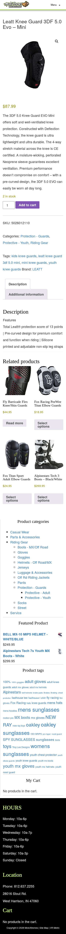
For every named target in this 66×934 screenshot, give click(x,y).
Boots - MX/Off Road (33, 547)
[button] (56, 41)
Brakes (47, 692)
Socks (22, 602)
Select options (44, 425)
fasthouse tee (19, 698)
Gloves (23, 552)
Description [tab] (18, 284)
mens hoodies (10, 710)
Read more (14, 423)
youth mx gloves (18, 766)
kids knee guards (24, 255)
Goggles (24, 557)
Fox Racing (18, 702)
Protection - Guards (35, 236)
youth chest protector (43, 755)
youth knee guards (26, 760)
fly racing (53, 697)
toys (7, 745)
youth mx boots (45, 760)
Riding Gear (39, 242)
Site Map (44, 927)
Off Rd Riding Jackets (34, 577)
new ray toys (19, 725)
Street (22, 607)
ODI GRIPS (36, 733)
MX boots (22, 717)
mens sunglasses (38, 709)
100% (7, 682)
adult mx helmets (38, 687)
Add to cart (27, 205)
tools (57, 739)
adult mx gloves (20, 687)
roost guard (57, 734)
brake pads (38, 692)
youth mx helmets (44, 766)
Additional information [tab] (26, 294)
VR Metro (54, 927)
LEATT (37, 269)
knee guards (39, 703)
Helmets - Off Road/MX (35, 562)
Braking (54, 692)
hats (29, 702)
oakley (33, 724)
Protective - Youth (16, 242)
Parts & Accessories (25, 536)
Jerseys (23, 567)
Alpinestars (12, 692)
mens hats (54, 702)
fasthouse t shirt (37, 698)
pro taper (47, 734)
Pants (22, 582)
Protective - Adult (37, 592)
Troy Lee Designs (21, 747)
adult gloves (35, 681)
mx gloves (38, 717)
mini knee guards (34, 262)
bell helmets (27, 692)
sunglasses (45, 739)
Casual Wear (19, 532)
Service (15, 612)
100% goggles (18, 682)
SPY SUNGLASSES (19, 739)
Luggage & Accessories (35, 572)
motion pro (8, 717)
